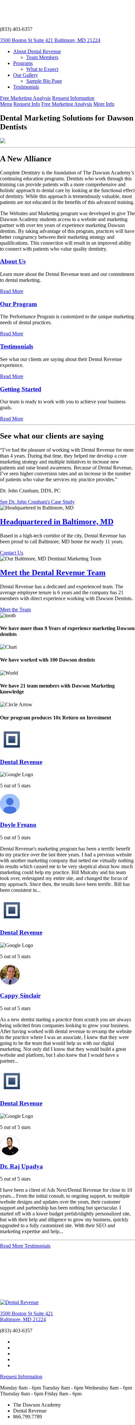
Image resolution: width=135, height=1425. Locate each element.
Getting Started (20, 389)
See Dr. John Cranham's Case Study (37, 502)
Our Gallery (25, 75)
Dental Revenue (21, 761)
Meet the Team (15, 609)
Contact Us (11, 552)
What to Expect (42, 69)
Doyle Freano (18, 824)
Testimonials (26, 87)
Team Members (42, 57)
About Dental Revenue (37, 51)
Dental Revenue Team (53, 572)
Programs (23, 63)
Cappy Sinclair (20, 995)
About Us (13, 261)
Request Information (73, 98)
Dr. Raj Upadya (21, 1166)
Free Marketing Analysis (25, 98)
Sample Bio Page (44, 81)
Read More (11, 291)
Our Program (18, 304)
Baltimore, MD (56, 521)
